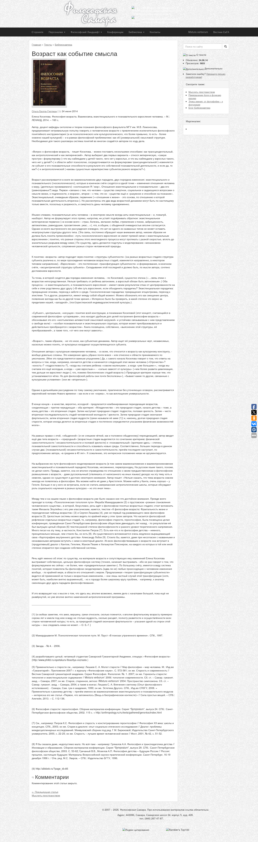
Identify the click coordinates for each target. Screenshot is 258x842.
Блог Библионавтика (199, 107)
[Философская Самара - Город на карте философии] (94, 14)
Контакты (155, 32)
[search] (225, 46)
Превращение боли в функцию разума (204, 97)
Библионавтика (63, 44)
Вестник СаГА (221, 32)
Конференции (115, 32)
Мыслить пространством (201, 92)
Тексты (48, 44)
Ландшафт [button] (85, 32)
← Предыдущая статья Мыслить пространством (46, 793)
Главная (36, 44)
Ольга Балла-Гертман (44, 111)
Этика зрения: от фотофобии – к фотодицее (205, 103)
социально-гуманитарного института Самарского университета (160, 12)
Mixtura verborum (198, 32)
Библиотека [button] (136, 32)
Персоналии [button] (56, 32)
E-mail (167, 818)
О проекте (37, 32)
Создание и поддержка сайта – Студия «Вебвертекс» (155, 823)
